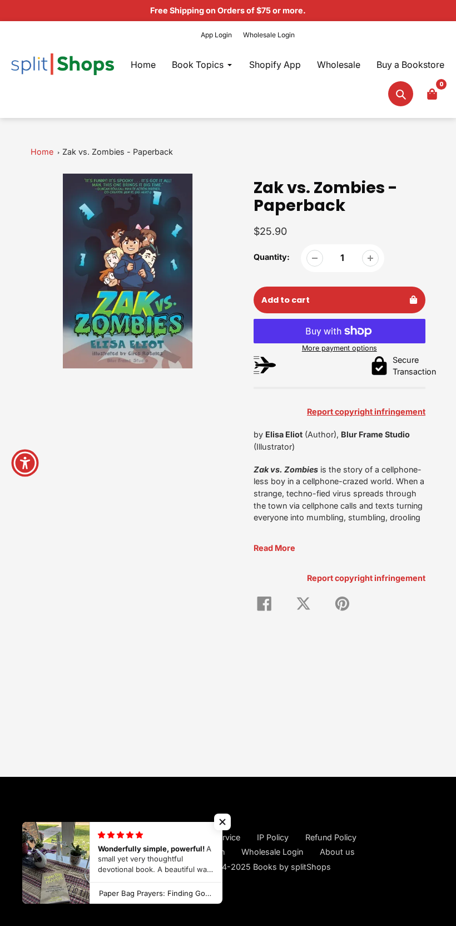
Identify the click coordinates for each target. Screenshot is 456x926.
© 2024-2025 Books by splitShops (264, 866)
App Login (216, 35)
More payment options (339, 348)
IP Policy (273, 837)
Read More (274, 548)
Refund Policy (330, 837)
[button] (222, 822)
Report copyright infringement (366, 578)
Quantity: (272, 257)
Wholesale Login (269, 35)
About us (337, 851)
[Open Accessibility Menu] (25, 463)
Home (42, 151)
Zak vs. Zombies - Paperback (117, 151)
